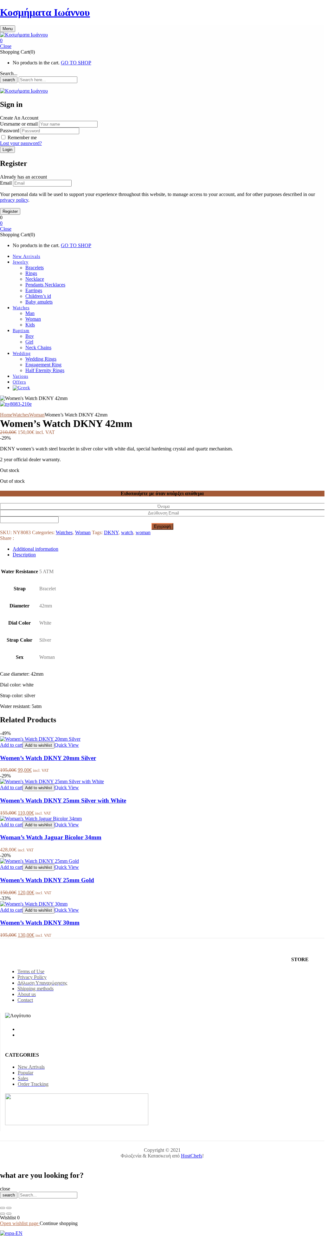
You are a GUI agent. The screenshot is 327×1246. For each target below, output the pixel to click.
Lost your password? (21, 143)
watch (127, 532)
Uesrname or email (19, 124)
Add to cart (11, 745)
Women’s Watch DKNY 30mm (40, 922)
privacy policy (14, 200)
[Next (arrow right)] (8, 1214)
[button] (162, 40)
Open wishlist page (20, 1223)
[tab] (168, 549)
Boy (29, 336)
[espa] (11, 1233)
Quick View (66, 745)
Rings (31, 273)
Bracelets (34, 267)
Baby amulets (39, 302)
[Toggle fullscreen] (8, 1208)
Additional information (35, 549)
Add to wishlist (38, 745)
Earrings (33, 290)
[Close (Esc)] (2, 1208)
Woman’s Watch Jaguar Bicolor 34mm (50, 837)
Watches (20, 414)
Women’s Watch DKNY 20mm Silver (48, 758)
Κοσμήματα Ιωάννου (45, 12)
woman (143, 532)
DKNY (111, 532)
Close (5, 46)
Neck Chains (38, 347)
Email (6, 183)
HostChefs (191, 1155)
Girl (29, 341)
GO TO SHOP (76, 62)
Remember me (22, 137)
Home (6, 414)
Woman (33, 319)
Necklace (34, 279)
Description (24, 554)
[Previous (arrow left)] (2, 1214)
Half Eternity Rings (44, 370)
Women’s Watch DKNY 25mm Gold (47, 880)
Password (9, 130)
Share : (7, 538)
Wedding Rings (40, 359)
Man (30, 313)
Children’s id (38, 296)
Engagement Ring (43, 364)
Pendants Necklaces (45, 284)
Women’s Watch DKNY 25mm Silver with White (63, 800)
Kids (30, 324)
